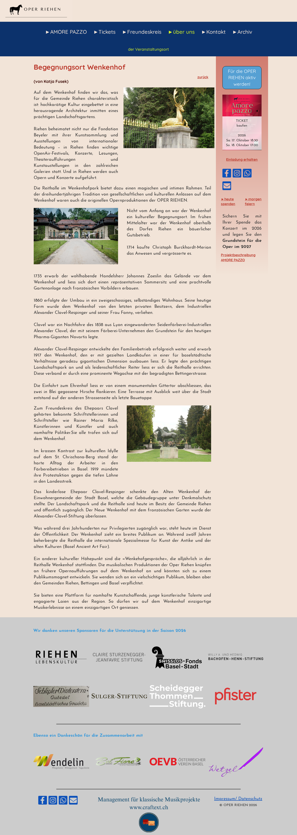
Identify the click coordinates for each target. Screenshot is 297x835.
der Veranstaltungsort (148, 49)
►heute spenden (228, 201)
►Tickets (104, 31)
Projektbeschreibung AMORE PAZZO (238, 257)
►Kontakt (213, 31)
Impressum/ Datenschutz (238, 799)
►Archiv (242, 31)
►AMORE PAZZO (66, 31)
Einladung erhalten (242, 159)
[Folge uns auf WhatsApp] (247, 175)
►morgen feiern (253, 201)
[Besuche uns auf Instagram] (237, 175)
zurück (202, 77)
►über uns (181, 31)
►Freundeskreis (141, 31)
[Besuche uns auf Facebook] (226, 175)
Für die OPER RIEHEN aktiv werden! (242, 77)
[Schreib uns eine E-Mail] (226, 188)
